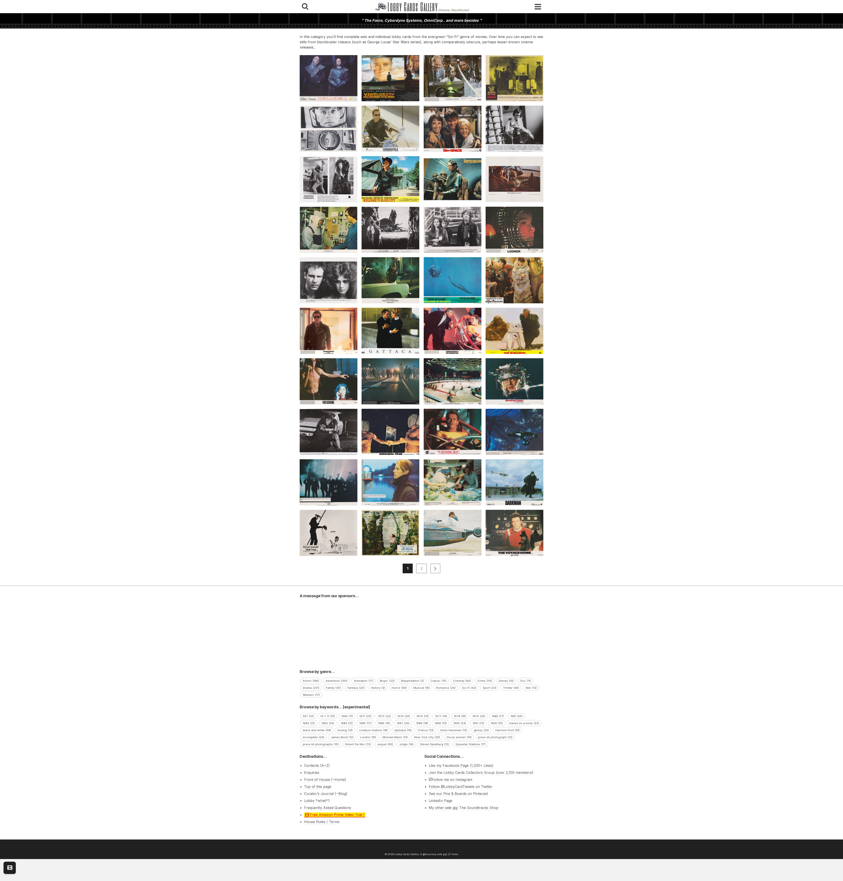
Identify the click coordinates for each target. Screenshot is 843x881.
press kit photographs (321, 744)
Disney (506, 680)
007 (308, 716)
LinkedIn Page (440, 800)
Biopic (387, 680)
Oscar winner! (459, 737)
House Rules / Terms (321, 821)
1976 (422, 716)
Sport (489, 687)
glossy (481, 730)
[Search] (305, 6)
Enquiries (311, 772)
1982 (309, 723)
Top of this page (317, 786)
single (406, 744)
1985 (365, 723)
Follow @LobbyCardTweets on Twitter (460, 786)
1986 (384, 723)
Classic (438, 680)
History (378, 687)
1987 (403, 723)
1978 (460, 716)
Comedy (462, 680)
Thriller (511, 687)
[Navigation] (537, 6)
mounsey (430, 854)
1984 (347, 723)
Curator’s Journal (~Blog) (325, 793)
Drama (311, 687)
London (368, 737)
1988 (422, 723)
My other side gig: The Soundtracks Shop (463, 807)
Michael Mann (395, 737)
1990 (459, 723)
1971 (365, 716)
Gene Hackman (453, 730)
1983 (327, 723)
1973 (384, 716)
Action (311, 680)
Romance (446, 687)
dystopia (403, 730)
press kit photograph (495, 737)
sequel (385, 744)
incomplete (313, 737)
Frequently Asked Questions (327, 807)
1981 (516, 716)
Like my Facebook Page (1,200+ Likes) (461, 765)
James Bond (342, 737)
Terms (454, 854)
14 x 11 (327, 716)
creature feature (373, 730)
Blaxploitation (412, 680)
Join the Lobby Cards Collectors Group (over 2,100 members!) (481, 772)
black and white (317, 730)
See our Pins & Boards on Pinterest (458, 793)
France (426, 730)
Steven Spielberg (434, 744)
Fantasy (355, 687)
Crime (484, 680)
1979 (478, 716)
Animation (363, 680)
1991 (478, 723)
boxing (345, 730)
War (531, 687)
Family (333, 687)
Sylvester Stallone (471, 744)
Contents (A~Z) (317, 765)
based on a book (524, 723)
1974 (403, 716)
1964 (347, 716)
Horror (399, 687)
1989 (441, 723)
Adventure (336, 680)
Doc (525, 680)
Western (311, 694)
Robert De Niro (358, 744)
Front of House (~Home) (325, 779)
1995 (497, 723)
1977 (441, 716)
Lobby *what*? (317, 800)
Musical (421, 687)
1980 (498, 716)
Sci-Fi (469, 687)
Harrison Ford (507, 730)
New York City (427, 737)
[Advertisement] (421, 632)
